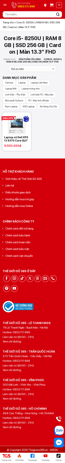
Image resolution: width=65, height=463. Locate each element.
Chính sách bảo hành (17, 235)
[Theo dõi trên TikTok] (22, 278)
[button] (51, 5)
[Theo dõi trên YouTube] (14, 288)
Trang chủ (8, 22)
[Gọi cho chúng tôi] (53, 278)
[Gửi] (58, 14)
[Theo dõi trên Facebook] (6, 278)
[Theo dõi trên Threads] (37, 278)
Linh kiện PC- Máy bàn (42, 94)
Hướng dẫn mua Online (19, 206)
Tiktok (58, 460)
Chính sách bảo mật (17, 249)
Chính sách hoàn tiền (17, 242)
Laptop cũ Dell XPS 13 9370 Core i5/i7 (16, 139)
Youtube (45, 460)
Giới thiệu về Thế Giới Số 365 (23, 179)
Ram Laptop (11, 106)
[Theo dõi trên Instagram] (14, 278)
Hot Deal (19, 460)
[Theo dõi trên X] (29, 278)
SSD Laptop (28, 106)
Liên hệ (9, 185)
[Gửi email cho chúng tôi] (45, 278)
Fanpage (32, 460)
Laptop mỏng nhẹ (31, 88)
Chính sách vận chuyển (19, 256)
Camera (9, 82)
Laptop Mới (10, 88)
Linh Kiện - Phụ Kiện (15, 94)
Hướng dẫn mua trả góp (19, 199)
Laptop (21, 82)
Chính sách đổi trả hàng (19, 228)
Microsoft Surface (14, 100)
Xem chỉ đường (12, 341)
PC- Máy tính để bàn (38, 100)
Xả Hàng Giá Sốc (48, 106)
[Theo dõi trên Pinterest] (6, 288)
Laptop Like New (39, 82)
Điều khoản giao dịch (18, 192)
